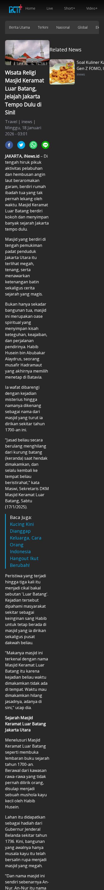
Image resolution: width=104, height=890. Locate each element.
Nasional (63, 27)
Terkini (43, 27)
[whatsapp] (33, 145)
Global (83, 27)
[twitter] (21, 145)
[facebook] (9, 145)
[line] (45, 145)
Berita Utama (19, 27)
